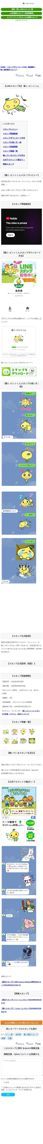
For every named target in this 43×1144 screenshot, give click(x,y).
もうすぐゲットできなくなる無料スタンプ (22, 17)
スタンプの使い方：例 (12, 142)
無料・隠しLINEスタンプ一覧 (21, 9)
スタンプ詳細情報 (10, 147)
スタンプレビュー (10, 129)
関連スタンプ (8, 164)
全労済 (18, 1034)
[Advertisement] (21, 43)
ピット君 (9, 1034)
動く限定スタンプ (31, 1034)
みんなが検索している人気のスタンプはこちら (21, 1023)
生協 (10, 1038)
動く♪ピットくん (28, 3)
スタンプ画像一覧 (10, 151)
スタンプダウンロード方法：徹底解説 (21, 67)
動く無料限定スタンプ (9, 70)
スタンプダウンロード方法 (14, 138)
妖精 (3, 1038)
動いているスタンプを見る (14, 155)
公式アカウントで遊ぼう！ (14, 160)
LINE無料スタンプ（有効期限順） (21, 13)
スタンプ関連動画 (10, 134)
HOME (3, 67)
